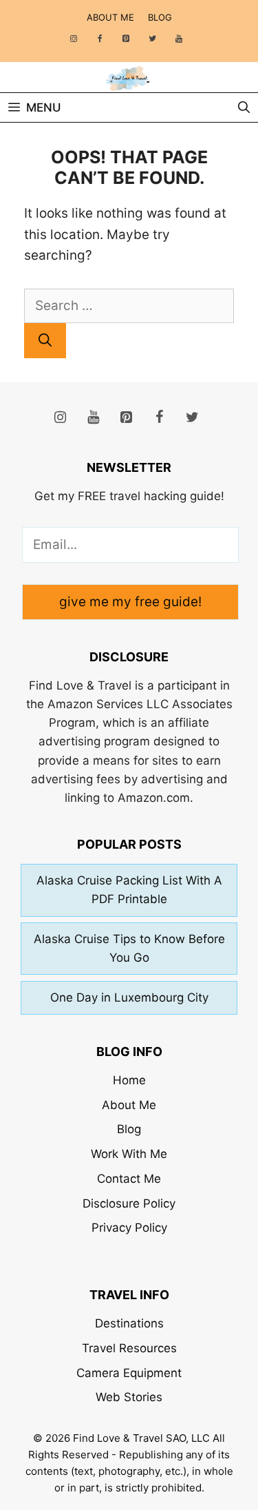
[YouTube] (179, 39)
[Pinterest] (126, 39)
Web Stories (129, 1397)
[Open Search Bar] (244, 107)
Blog (160, 17)
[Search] (45, 340)
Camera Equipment (129, 1373)
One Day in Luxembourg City (129, 997)
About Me (110, 17)
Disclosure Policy (129, 1203)
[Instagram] (73, 39)
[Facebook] (99, 39)
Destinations (129, 1323)
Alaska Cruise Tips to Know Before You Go (129, 948)
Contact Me (129, 1179)
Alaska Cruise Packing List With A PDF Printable (129, 889)
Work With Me (129, 1154)
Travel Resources (129, 1348)
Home (129, 1080)
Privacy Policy (129, 1227)
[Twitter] (152, 39)
